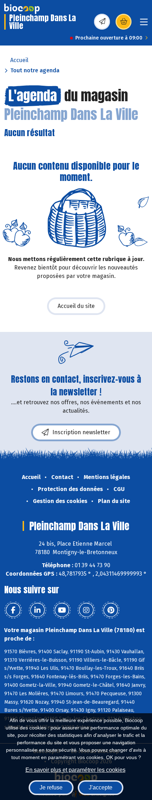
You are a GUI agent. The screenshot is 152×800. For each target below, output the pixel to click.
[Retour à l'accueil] (22, 9)
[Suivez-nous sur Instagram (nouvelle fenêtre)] (86, 610)
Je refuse (51, 787)
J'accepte (100, 787)
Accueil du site (76, 306)
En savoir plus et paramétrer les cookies (75, 770)
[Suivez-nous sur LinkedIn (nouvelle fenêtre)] (37, 610)
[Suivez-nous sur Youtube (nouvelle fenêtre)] (62, 610)
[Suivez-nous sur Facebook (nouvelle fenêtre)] (13, 610)
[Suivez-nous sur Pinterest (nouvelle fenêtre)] (110, 610)
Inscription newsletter (81, 432)
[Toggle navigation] (144, 24)
